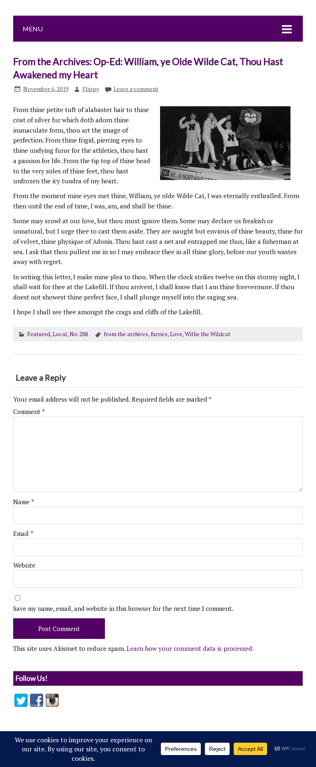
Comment (29, 412)
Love (176, 334)
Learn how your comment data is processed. (190, 648)
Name (23, 502)
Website (24, 565)
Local (60, 334)
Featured (38, 334)
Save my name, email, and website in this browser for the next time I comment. (123, 609)
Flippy (90, 89)
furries (159, 334)
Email (23, 534)
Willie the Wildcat (207, 334)
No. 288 (79, 334)
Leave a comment (136, 89)
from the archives (126, 334)
